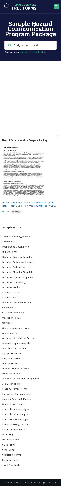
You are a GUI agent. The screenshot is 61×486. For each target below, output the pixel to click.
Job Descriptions (11, 383)
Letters (34, 52)
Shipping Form (10, 460)
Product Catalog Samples (16, 424)
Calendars (7, 307)
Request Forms (10, 439)
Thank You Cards (11, 465)
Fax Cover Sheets (11, 358)
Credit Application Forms (15, 328)
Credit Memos (9, 333)
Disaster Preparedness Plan (16, 343)
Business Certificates (13, 267)
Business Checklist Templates (18, 272)
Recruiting (8, 434)
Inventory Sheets (11, 373)
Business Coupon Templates (17, 277)
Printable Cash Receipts (15, 414)
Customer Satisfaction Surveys (18, 338)
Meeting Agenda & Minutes (17, 399)
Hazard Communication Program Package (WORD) (29, 205)
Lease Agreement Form (14, 388)
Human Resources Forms (15, 368)
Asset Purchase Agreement (16, 236)
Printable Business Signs (15, 409)
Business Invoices (11, 287)
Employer (42, 52)
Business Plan (9, 297)
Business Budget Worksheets (18, 262)
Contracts (24, 52)
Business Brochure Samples (17, 256)
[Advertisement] (30, 92)
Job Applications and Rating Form (20, 378)
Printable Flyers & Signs (15, 419)
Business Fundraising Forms (17, 282)
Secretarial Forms (11, 454)
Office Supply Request (14, 404)
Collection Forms (11, 317)
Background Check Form (15, 246)
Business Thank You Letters (17, 302)
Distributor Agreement (14, 348)
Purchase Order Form (13, 429)
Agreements (8, 241)
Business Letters (11, 292)
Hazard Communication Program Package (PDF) (28, 202)
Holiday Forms (10, 363)
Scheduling (8, 449)
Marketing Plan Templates (16, 394)
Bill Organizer (9, 251)
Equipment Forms (12, 353)
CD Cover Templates (13, 312)
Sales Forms (8, 444)
